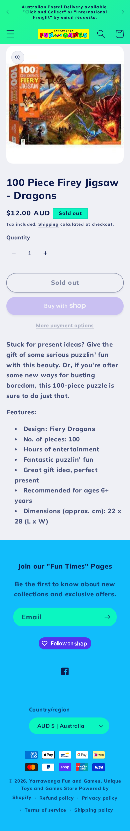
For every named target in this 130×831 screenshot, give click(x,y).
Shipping (48, 224)
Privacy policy (100, 798)
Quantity (18, 237)
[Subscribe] (107, 617)
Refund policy (56, 798)
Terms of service (45, 810)
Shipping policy (93, 810)
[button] (10, 34)
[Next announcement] (122, 12)
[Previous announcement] (7, 12)
